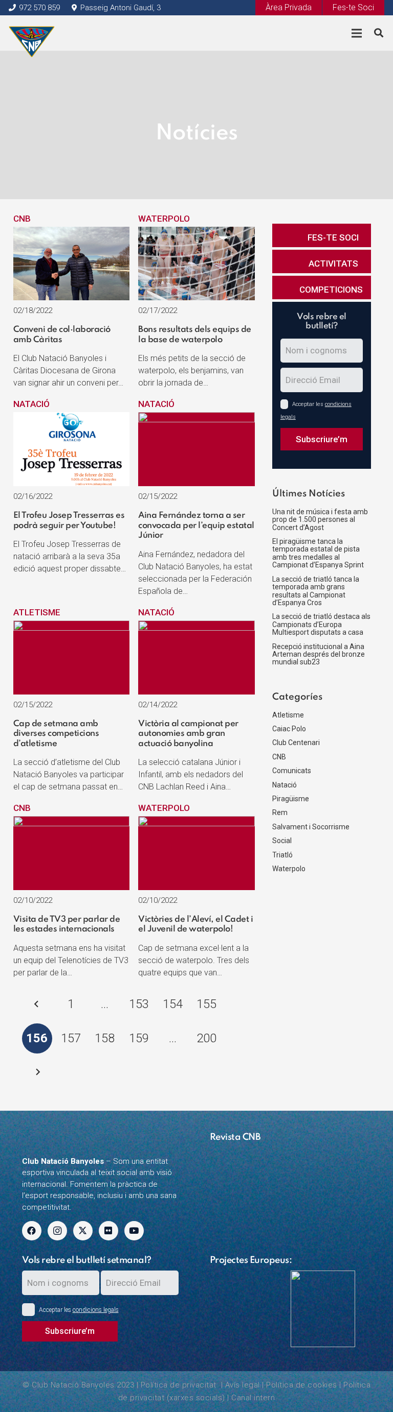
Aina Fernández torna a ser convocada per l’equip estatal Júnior (196, 525)
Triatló (282, 855)
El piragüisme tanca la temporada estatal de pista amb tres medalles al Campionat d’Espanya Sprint (318, 553)
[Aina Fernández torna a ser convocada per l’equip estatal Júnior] (196, 418)
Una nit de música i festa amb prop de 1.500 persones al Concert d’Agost (320, 520)
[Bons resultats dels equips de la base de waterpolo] (196, 233)
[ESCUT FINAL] (32, 33)
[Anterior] (37, 1004)
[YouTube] (134, 1230)
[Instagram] (57, 1230)
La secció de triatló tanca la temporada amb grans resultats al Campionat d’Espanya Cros (315, 591)
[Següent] (37, 1072)
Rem (280, 812)
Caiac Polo (289, 729)
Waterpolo (164, 218)
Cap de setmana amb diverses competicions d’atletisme (56, 734)
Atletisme (36, 612)
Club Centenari (296, 742)
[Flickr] (108, 1230)
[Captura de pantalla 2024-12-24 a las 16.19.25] (291, 1153)
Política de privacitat (178, 1385)
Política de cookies (301, 1385)
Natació (31, 404)
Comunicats (291, 771)
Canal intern (253, 1397)
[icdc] (327, 1309)
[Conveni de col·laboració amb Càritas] (71, 233)
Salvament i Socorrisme (311, 827)
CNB (22, 218)
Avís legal (242, 1385)
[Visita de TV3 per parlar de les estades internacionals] (71, 822)
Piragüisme (290, 799)
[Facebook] (31, 1230)
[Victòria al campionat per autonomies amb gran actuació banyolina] (196, 626)
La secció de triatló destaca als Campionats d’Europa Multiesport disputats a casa (321, 624)
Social (282, 840)
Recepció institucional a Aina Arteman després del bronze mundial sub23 (318, 654)
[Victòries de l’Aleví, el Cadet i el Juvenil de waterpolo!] (196, 822)
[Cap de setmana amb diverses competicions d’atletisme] (71, 626)
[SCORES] (246, 1277)
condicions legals (96, 1309)
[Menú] (356, 33)
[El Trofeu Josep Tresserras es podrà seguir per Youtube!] (71, 418)
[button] (378, 33)
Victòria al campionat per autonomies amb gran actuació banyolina (188, 734)
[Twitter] (83, 1230)
